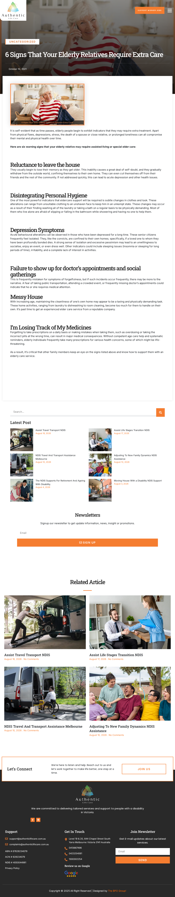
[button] (169, 10)
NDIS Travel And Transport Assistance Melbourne (43, 726)
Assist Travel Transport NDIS (50, 430)
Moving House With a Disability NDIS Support (138, 480)
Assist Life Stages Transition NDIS (132, 430)
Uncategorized (22, 41)
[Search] (160, 412)
